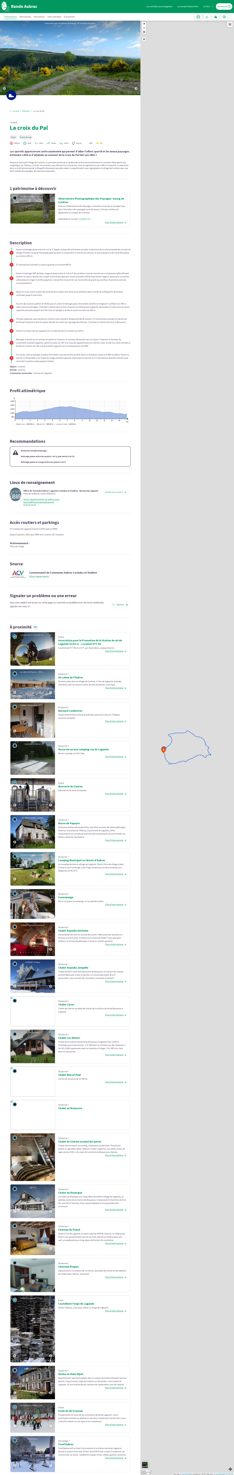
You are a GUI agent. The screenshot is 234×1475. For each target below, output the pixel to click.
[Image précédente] (4, 58)
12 (43, 845)
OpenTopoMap (220, 1474)
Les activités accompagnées (159, 6)
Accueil (16, 111)
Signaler (120, 604)
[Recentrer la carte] (144, 39)
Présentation (10, 16)
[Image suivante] (136, 58)
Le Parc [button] (206, 6)
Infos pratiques (54, 16)
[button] (144, 32)
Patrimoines (25, 16)
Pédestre (26, 111)
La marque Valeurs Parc (187, 6)
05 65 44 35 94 (29, 505)
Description (39, 16)
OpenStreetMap (187, 1474)
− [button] (144, 28)
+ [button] (144, 23)
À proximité (69, 16)
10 (38, 845)
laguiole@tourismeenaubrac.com (38, 502)
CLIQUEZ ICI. (85, 219)
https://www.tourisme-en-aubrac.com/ (41, 499)
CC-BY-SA (229, 1474)
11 (41, 845)
